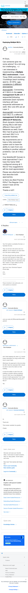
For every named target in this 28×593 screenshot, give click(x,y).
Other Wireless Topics (13, 199)
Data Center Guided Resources (12, 497)
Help (6, 570)
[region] (14, 585)
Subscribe (17, 33)
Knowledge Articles (9, 524)
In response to (15, 310)
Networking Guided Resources (12, 501)
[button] (4, 210)
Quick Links (6, 557)
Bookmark (9, 33)
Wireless (4, 30)
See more (6, 512)
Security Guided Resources (11, 504)
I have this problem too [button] (10, 195)
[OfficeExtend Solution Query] (19, 222)
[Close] (26, 579)
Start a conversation (14, 22)
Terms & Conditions (10, 572)
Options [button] (24, 33)
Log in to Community (10, 471)
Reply (14, 214)
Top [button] (2, 553)
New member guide (9, 468)
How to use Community (10, 466)
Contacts (7, 560)
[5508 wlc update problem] (22, 222)
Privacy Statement (13, 586)
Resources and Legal (9, 565)
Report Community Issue (11, 568)
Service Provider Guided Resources (13, 508)
